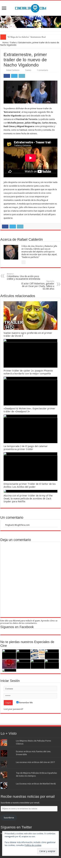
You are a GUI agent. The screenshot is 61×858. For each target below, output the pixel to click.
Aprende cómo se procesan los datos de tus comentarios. (28, 621)
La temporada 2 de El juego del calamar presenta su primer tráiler (26, 448)
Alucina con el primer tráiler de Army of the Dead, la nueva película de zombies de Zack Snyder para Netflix (28, 498)
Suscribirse (9, 817)
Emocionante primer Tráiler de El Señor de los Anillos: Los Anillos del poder (30, 485)
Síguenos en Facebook (17, 627)
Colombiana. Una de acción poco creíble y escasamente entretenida (23, 276)
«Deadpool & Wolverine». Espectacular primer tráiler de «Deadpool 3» (29, 410)
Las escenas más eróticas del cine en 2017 (35, 762)
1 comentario (42, 70)
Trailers (13, 42)
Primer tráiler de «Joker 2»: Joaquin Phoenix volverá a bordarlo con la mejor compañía (28, 372)
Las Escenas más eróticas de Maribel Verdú (36, 783)
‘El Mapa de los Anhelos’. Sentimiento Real (26, 37)
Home (5, 42)
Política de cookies (33, 845)
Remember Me (26, 702)
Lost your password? (13, 709)
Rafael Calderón (13, 70)
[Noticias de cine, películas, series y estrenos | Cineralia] (30, 8)
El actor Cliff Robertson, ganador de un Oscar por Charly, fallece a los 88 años (37, 285)
